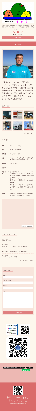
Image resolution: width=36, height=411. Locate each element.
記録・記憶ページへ (29, 133)
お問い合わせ (18, 37)
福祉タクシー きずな (18, 397)
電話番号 (5, 285)
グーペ (17, 403)
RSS (25, 403)
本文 (4, 291)
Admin (21, 403)
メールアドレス (7, 280)
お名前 (5, 275)
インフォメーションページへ (27, 260)
